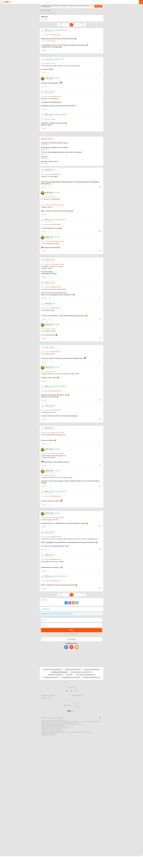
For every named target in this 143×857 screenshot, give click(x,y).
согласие (91, 5)
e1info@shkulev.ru (78, 732)
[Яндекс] (71, 647)
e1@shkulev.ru (59, 730)
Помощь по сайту (46, 697)
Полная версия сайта (48, 695)
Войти (71, 630)
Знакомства (54, 13)
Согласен (98, 6)
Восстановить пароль (71, 634)
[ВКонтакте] (66, 602)
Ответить (44, 50)
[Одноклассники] (73, 602)
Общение (43, 13)
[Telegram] (77, 602)
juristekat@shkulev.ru (88, 732)
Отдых (48, 13)
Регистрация (71, 639)
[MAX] (69, 602)
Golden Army (49, 78)
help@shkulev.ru (52, 733)
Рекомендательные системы (48, 734)
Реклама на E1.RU (77, 695)
